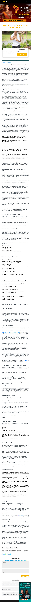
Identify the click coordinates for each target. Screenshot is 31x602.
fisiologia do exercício (24, 400)
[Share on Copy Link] (7, 62)
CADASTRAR (21, 54)
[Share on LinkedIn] (9, 62)
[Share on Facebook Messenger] (4, 62)
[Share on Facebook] (2, 62)
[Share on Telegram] (10, 62)
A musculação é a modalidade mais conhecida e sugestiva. (11, 332)
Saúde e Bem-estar (17, 29)
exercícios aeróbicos (20, 515)
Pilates (26, 360)
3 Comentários (22, 29)
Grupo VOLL (9, 29)
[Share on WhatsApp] (5, 62)
